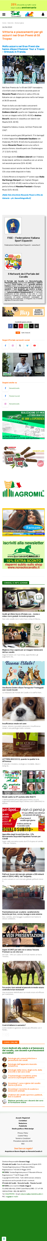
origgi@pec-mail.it (12, 1197)
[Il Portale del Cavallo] (17, 14)
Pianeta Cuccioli (14, 396)
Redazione (23, 1123)
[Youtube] (34, 346)
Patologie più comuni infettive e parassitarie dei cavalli (22, 1059)
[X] (15, 326)
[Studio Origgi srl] (23, 438)
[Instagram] (13, 346)
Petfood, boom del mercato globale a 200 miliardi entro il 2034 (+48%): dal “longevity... (23, 875)
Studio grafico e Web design (23, 1129)
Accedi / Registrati (23, 1118)
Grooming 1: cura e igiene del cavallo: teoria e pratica (24, 1084)
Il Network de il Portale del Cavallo (23, 275)
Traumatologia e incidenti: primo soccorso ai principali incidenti (22, 1076)
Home (4, 23)
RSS (22, 1144)
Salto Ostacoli (25, 332)
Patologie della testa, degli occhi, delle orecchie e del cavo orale (25, 1071)
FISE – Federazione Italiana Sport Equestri (23, 239)
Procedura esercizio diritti (22, 1141)
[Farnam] (23, 536)
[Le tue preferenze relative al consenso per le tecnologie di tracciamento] (4, 1239)
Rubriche (10, 23)
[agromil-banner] (23, 503)
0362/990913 (9, 1194)
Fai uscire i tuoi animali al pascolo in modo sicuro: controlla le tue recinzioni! (23, 988)
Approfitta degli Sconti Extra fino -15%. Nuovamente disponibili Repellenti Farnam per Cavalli (21, 836)
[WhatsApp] (26, 326)
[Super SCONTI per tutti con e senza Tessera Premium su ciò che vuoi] (23, 935)
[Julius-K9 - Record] (23, 312)
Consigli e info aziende (16, 583)
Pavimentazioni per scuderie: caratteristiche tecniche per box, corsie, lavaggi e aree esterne (22, 913)
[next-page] (7, 1034)
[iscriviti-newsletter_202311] (23, 568)
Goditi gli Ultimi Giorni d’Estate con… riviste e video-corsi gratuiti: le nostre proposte (21, 615)
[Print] (36, 326)
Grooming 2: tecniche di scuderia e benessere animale (23, 1090)
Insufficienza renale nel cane (14, 724)
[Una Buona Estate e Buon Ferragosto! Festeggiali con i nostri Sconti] (23, 673)
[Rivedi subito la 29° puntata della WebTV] (23, 782)
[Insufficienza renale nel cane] (23, 709)
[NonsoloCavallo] (5, 388)
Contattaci (23, 1121)
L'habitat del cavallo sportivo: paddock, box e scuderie (25, 1096)
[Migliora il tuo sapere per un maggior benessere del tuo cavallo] (23, 635)
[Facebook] (10, 326)
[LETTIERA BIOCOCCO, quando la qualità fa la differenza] (23, 744)
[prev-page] (3, 1034)
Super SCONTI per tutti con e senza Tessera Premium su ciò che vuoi (20, 951)
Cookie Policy (23, 1136)
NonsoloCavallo (14, 388)
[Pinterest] (21, 326)
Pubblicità (23, 1126)
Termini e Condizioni (22, 1138)
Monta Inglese (19, 23)
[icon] (43, 15)
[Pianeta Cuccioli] (5, 396)
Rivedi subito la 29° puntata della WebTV (19, 797)
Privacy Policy (23, 1133)
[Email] (31, 326)
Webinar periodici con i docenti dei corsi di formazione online (25, 1101)
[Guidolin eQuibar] (23, 471)
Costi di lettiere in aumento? (14, 1025)
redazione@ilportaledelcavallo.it (31, 1194)
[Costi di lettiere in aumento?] (23, 1011)
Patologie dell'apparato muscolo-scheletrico (22, 1065)
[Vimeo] (27, 346)
